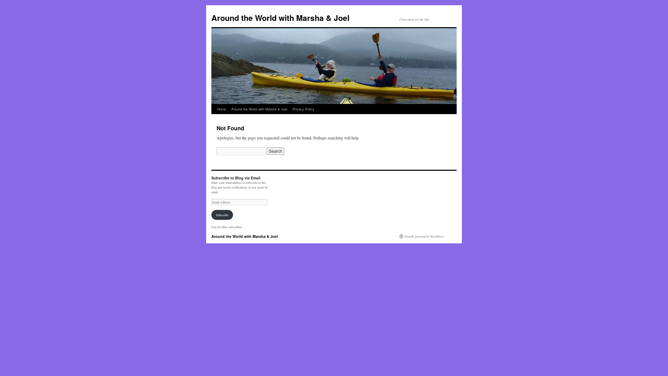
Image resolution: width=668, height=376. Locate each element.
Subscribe (222, 215)
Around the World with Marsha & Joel (280, 17)
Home (221, 109)
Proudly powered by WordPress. (424, 236)
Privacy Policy (303, 109)
